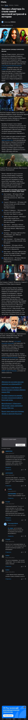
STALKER (8, 539)
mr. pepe (8, 501)
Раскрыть (8, 467)
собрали (4, 69)
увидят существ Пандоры (9, 370)
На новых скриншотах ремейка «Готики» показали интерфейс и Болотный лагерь (12, 398)
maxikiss (10, 489)
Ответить (8, 469)
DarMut (7, 555)
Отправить (20, 445)
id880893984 (9, 451)
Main (2, 5)
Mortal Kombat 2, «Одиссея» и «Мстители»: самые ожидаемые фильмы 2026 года (12, 406)
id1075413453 (9, 473)
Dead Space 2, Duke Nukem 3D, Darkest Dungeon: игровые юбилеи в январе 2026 (13, 390)
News (6, 5)
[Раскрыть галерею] (14, 97)
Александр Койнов (13, 523)
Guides (16, 5)
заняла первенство (7, 140)
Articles (11, 5)
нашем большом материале (10, 357)
